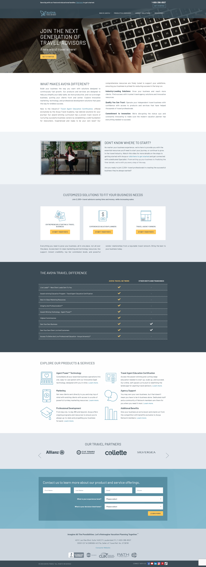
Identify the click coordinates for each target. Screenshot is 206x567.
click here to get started (139, 156)
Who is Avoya (104, 13)
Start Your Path (60, 232)
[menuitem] (105, 13)
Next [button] (167, 454)
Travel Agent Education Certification (77, 109)
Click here (79, 2)
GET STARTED (48, 57)
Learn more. (93, 382)
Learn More (155, 513)
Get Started (159, 6)
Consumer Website (103, 548)
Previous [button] (39, 454)
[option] (57, 451)
